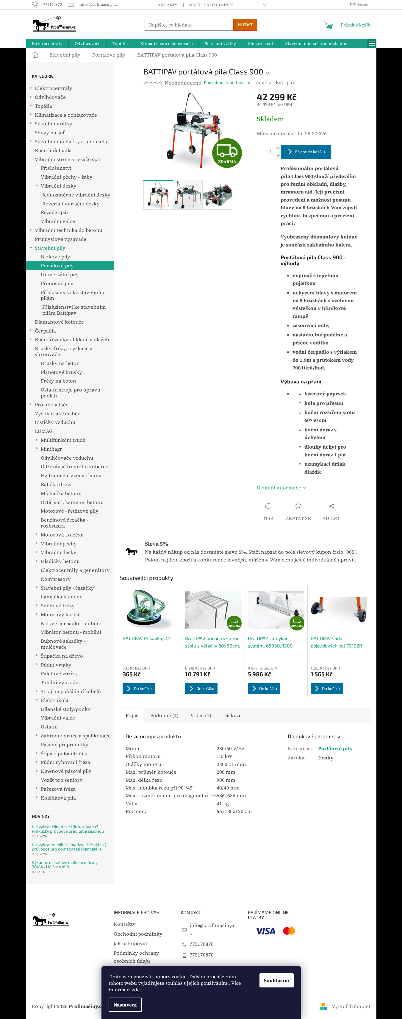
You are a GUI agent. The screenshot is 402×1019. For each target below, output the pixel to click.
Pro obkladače (51, 404)
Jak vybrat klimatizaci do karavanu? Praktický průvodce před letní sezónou (68, 829)
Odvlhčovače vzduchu (67, 458)
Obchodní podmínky (211, 4)
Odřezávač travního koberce (74, 466)
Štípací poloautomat (64, 753)
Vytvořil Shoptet (351, 1006)
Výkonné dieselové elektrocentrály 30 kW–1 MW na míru (65, 864)
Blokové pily (55, 256)
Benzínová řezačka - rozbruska (64, 522)
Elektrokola (54, 700)
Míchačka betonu (61, 493)
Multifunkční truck (63, 440)
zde (136, 989)
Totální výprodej (60, 682)
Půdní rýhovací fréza (65, 762)
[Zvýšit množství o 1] (278, 148)
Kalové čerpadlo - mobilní (71, 623)
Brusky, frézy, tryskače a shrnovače (64, 351)
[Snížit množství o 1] (278, 155)
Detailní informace (279, 487)
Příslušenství (56, 168)
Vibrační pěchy (59, 543)
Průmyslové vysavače (60, 239)
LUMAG (44, 431)
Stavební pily (50, 248)
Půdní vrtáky (56, 664)
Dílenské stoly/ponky (66, 709)
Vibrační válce (58, 221)
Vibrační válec (58, 717)
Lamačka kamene (61, 596)
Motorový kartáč (61, 614)
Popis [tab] (132, 715)
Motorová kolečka (62, 534)
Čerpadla (45, 330)
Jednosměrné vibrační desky (76, 194)
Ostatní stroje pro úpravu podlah (70, 392)
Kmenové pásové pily (66, 771)
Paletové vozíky (59, 673)
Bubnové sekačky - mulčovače (63, 644)
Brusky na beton (60, 363)
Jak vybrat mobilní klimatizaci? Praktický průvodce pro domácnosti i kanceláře (69, 846)
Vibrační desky (58, 185)
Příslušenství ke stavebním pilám (72, 295)
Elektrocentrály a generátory (75, 570)
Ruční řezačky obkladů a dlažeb (72, 339)
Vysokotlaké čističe (57, 413)
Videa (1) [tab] (200, 715)
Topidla (43, 106)
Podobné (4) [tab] (164, 715)
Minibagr (51, 449)
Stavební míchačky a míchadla (71, 141)
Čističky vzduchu (55, 422)
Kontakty (166, 4)
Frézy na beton (58, 380)
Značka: (275, 82)
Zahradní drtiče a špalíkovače (76, 735)
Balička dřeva (57, 484)
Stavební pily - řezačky (67, 588)
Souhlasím (276, 980)
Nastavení (125, 1004)
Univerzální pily (60, 274)
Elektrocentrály (53, 88)
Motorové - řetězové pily (69, 511)
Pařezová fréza (58, 789)
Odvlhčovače (50, 97)
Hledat (245, 24)
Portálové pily (57, 265)
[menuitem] (47, 43)
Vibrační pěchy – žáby (67, 177)
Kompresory (56, 579)
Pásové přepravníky (64, 744)
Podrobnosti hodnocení (227, 82)
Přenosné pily (57, 283)
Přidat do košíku (310, 151)
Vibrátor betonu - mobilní (71, 632)
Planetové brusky (61, 372)
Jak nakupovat (130, 943)
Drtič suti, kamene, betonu (72, 502)
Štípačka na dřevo (62, 656)
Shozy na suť (50, 132)
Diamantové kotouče (59, 322)
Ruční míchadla (53, 150)
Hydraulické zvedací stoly (71, 475)
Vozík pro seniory (62, 780)
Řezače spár (55, 212)
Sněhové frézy (58, 605)
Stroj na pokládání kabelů (71, 691)
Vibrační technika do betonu (68, 230)
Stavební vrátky (53, 123)
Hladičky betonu (60, 561)
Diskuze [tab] (232, 715)
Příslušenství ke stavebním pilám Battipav (74, 310)
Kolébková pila (58, 798)
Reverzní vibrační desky (71, 203)
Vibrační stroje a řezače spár (68, 159)
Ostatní (49, 726)
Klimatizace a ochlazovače (66, 115)
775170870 (202, 944)
